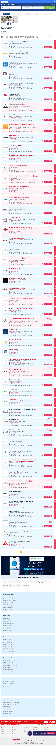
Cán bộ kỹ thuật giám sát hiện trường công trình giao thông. (23, 359)
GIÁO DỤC (46, 727)
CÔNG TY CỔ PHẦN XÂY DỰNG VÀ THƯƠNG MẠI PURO (20, 157)
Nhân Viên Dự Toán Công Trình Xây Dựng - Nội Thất (22, 409)
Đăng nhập (52, 4)
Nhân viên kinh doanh (23, 582)
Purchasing (19, 585)
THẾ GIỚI (2, 731)
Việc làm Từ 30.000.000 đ (8, 649)
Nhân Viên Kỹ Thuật (13, 62)
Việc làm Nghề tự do (7, 685)
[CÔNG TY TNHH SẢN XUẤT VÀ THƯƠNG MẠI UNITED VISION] (5, 137)
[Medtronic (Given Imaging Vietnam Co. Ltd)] (5, 210)
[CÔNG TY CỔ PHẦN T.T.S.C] (5, 85)
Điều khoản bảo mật (24, 743)
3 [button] (26, 552)
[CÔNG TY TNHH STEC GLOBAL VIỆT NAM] (5, 270)
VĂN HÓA (24, 729)
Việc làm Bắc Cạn (6, 627)
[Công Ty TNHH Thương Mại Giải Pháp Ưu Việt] (5, 483)
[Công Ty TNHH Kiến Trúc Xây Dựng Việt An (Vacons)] (5, 452)
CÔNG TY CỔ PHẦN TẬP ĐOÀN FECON (17, 421)
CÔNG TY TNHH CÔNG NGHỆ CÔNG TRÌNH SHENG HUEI (20, 116)
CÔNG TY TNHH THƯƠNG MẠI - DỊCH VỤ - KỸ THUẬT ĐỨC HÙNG (22, 219)
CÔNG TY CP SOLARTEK (14, 532)
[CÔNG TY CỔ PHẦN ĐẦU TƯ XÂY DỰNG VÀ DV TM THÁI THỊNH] (5, 513)
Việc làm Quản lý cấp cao (8, 669)
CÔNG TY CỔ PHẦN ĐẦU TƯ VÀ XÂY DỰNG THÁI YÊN (19, 360)
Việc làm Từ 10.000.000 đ (8, 644)
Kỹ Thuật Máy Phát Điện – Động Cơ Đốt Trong (19, 227)
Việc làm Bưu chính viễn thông (9, 609)
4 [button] (29, 552)
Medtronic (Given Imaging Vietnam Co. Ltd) (18, 209)
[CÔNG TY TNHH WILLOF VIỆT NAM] (5, 462)
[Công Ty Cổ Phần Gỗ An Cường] (5, 43)
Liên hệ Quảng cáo (16, 743)
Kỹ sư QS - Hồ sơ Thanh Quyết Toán (17, 278)
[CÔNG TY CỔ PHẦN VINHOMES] (5, 250)
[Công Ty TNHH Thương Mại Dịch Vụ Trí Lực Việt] (5, 371)
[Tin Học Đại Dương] (5, 167)
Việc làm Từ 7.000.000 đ (8, 642)
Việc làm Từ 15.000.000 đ (8, 646)
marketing (5, 585)
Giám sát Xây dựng (13, 349)
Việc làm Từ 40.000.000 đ (8, 651)
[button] (51, 1)
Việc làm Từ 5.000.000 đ (8, 641)
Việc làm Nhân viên (7, 664)
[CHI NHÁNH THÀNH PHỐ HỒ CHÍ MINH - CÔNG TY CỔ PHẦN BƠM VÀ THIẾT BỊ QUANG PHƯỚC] (5, 64)
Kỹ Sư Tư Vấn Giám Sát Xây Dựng (16, 197)
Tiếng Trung (40, 582)
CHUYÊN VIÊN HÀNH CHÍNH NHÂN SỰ (19, 52)
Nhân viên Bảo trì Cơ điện (15, 258)
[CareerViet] (49, 721)
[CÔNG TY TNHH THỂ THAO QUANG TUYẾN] (5, 280)
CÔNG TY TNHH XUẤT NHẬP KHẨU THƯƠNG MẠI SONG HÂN (21, 229)
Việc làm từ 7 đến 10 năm (8, 711)
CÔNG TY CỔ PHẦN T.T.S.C (14, 84)
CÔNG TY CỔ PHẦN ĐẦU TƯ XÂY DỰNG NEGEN (18, 53)
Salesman (12, 585)
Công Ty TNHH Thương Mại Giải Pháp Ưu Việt (18, 483)
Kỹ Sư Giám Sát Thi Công (15, 339)
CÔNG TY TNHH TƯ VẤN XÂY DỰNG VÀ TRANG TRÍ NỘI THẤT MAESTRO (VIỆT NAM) (23, 472)
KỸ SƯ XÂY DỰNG (13, 329)
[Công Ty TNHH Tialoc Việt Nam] (5, 442)
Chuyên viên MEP (13, 399)
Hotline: (39, 743)
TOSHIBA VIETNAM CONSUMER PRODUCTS (18, 522)
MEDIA (2, 727)
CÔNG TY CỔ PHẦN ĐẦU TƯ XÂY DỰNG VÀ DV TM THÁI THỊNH (21, 512)
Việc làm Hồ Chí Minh (7, 619)
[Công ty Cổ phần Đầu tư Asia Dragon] (5, 260)
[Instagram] (51, 724)
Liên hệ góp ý (31, 743)
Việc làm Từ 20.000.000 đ (8, 648)
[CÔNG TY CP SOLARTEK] (5, 533)
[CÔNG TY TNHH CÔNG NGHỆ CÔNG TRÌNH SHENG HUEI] (5, 116)
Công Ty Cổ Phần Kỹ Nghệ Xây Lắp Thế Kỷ (18, 542)
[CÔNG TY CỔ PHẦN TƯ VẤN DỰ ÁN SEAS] (5, 188)
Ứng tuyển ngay (48, 47)
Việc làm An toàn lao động (8, 598)
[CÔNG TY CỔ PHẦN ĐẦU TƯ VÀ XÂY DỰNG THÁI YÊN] (5, 361)
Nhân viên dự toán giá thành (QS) (18, 41)
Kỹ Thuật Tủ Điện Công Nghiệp (16, 238)
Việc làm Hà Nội (6, 618)
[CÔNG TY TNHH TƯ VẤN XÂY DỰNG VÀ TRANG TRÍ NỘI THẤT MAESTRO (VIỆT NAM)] (5, 473)
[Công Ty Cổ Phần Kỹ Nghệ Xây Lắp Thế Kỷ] (5, 543)
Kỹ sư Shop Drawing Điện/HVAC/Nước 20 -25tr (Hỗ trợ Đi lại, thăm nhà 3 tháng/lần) (23, 93)
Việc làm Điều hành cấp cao (9, 671)
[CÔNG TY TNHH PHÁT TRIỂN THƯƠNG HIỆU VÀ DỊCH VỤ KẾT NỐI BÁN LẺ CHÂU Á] (5, 126)
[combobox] (11, 7)
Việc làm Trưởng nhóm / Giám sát (10, 665)
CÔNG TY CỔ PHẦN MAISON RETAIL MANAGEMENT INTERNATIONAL (23, 321)
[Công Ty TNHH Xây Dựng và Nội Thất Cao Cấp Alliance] (5, 106)
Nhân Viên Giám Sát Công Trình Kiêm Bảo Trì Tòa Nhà (20, 125)
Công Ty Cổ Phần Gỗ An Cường (15, 43)
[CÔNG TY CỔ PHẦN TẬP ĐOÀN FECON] (5, 421)
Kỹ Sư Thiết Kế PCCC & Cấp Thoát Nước (19, 541)
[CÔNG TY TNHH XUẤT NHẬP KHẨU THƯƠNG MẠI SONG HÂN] (5, 229)
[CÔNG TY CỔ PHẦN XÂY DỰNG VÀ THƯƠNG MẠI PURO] (5, 157)
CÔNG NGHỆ (14, 729)
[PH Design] (5, 411)
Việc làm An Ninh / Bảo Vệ (8, 597)
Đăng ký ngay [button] (51, 733)
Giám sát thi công (14, 429)
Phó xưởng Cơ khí (13, 389)
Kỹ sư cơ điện (12, 114)
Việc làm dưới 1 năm (7, 706)
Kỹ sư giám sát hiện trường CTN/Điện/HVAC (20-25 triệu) (22, 83)
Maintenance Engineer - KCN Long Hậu (18, 298)
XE (12, 731)
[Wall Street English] (5, 74)
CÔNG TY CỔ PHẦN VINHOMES (15, 249)
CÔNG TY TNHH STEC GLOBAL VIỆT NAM (17, 270)
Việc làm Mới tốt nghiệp (8, 662)
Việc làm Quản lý (6, 667)
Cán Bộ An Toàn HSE (14, 511)
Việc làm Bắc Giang (7, 628)
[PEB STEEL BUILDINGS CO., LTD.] (5, 493)
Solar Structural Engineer (15, 491)
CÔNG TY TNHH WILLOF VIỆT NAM (16, 462)
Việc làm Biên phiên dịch (8, 607)
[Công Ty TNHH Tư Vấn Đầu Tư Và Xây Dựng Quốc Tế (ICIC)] (5, 351)
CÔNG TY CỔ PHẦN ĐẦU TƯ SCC (15, 381)
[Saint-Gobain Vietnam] (5, 300)
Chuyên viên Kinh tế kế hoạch (16, 379)
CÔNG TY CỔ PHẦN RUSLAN (15, 310)
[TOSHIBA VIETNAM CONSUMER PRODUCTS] (5, 523)
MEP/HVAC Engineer (15, 440)
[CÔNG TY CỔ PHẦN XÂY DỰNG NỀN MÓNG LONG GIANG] (5, 331)
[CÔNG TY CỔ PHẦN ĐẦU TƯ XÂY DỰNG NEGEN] (5, 54)
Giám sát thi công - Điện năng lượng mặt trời (21, 531)
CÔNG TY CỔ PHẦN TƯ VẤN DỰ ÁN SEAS (17, 188)
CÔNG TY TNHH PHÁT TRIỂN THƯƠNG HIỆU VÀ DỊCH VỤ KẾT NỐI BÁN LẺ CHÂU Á (23, 127)
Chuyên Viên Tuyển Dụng (15, 165)
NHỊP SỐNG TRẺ (26, 727)
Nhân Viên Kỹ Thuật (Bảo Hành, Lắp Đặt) (18, 480)
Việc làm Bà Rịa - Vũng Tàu (8, 623)
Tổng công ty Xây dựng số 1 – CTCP (16, 431)
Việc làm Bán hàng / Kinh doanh (10, 600)
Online (4, 582)
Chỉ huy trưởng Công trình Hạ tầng (17, 288)
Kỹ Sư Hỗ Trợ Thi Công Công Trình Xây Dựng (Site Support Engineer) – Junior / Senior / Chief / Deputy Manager (22, 460)
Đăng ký (48, 4)
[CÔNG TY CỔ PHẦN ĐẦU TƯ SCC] (5, 381)
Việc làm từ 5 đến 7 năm (8, 709)
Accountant (47, 582)
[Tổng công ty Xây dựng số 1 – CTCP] (5, 431)
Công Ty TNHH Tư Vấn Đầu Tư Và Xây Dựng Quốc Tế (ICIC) (21, 351)
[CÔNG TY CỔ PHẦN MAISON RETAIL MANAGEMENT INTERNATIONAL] (5, 320)
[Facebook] (48, 724)
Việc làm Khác (6, 686)
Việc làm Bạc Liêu (7, 625)
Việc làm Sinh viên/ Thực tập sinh (10, 660)
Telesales (26, 585)
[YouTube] (54, 724)
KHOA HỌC (35, 729)
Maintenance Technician (15, 208)
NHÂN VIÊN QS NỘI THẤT (15, 104)
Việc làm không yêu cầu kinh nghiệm (11, 702)
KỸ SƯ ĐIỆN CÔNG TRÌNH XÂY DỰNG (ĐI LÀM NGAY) (21, 155)
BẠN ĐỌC (46, 729)
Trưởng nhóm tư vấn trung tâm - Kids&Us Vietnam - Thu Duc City (23, 72)
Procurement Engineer (14, 471)
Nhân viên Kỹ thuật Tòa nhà (15, 248)
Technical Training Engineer (16, 521)
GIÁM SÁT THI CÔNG (14, 135)
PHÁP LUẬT (3, 733)
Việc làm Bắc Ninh (7, 630)
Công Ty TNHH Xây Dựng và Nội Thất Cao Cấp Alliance (20, 106)
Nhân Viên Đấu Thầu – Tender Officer (18, 186)
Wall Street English (13, 74)
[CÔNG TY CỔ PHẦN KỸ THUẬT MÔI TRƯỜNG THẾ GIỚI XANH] (5, 391)
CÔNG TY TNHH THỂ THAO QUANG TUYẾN (17, 279)
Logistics (33, 582)
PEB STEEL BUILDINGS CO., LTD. (16, 493)
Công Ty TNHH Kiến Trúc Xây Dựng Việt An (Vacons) (20, 451)
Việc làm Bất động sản (7, 605)
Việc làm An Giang (7, 621)
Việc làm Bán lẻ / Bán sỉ (8, 602)
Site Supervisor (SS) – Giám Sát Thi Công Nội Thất (21, 308)
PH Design (11, 411)
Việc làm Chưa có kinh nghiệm (9, 704)
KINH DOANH (14, 727)
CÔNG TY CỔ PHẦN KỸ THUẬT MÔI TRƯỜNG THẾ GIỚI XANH (21, 391)
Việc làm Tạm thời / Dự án (8, 683)
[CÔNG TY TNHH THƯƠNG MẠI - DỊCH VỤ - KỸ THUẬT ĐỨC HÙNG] (5, 219)
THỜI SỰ (2, 729)
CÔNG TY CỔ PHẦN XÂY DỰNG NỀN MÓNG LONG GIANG (20, 331)
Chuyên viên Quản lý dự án (15, 369)
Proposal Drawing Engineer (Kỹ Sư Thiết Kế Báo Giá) (21, 501)
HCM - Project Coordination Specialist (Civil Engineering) (19, 319)
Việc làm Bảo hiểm (7, 604)
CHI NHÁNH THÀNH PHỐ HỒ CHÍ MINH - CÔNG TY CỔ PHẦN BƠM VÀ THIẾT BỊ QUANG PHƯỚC (23, 63)
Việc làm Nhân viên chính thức (9, 681)
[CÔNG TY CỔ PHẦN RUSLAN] (5, 310)
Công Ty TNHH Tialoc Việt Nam (15, 441)
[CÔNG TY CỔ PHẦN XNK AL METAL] (5, 341)
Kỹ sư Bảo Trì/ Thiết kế (14, 268)
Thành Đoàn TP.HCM (32, 742)
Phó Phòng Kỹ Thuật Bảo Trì (15, 145)
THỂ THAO (35, 727)
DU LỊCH (13, 733)
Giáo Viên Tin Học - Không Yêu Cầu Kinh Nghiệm (20, 176)
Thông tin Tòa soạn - (24, 742)
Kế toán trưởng (14, 419)
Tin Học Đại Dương (13, 167)
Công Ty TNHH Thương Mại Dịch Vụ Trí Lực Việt (19, 371)
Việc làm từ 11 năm (7, 713)
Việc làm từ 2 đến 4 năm (8, 708)
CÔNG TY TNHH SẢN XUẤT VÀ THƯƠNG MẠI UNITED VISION (21, 137)
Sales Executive (12, 582)
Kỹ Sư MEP (11, 450)
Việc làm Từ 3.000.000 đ (8, 639)
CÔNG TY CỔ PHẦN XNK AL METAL (16, 341)
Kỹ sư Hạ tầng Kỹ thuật (14, 217)
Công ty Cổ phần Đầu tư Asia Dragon (16, 260)
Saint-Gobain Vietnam (14, 300)
